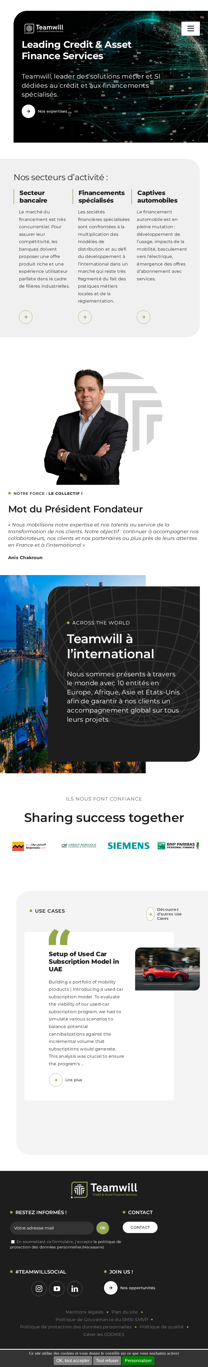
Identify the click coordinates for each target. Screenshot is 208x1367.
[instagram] (39, 1305)
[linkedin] (74, 1305)
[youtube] (56, 1305)
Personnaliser (138, 1360)
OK (102, 1245)
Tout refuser (107, 1360)
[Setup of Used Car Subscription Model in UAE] (167, 968)
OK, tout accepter (72, 1360)
